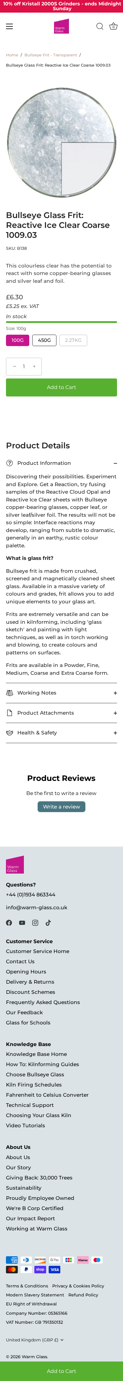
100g (18, 340)
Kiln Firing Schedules (34, 1085)
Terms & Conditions (27, 1286)
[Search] (100, 27)
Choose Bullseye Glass (35, 1075)
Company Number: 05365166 (36, 1313)
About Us (18, 1157)
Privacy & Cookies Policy (78, 1286)
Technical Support (30, 1105)
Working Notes (36, 693)
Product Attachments (45, 713)
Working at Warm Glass (36, 1229)
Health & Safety (36, 733)
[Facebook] (9, 922)
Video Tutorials (25, 1125)
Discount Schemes (30, 992)
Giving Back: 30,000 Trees (39, 1178)
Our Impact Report (30, 1218)
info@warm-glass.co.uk (36, 907)
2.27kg (73, 340)
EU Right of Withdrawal (31, 1304)
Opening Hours (26, 972)
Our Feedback (24, 1012)
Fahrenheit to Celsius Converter (47, 1095)
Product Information (39, 463)
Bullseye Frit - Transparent (50, 55)
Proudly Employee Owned (40, 1198)
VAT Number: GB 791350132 (34, 1322)
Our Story (18, 1167)
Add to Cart (61, 1371)
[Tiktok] (48, 922)
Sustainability (23, 1188)
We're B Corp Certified (35, 1208)
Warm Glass (34, 1356)
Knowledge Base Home (36, 1054)
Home (12, 55)
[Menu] (9, 26)
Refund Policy (83, 1295)
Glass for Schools (28, 1023)
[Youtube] (22, 922)
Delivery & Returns (30, 982)
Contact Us (20, 961)
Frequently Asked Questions (43, 1002)
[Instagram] (35, 922)
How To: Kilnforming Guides (42, 1064)
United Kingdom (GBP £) (32, 1340)
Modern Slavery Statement (35, 1295)
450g (44, 340)
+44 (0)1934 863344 (30, 895)
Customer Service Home (37, 951)
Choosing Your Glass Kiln (38, 1115)
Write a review (61, 807)
